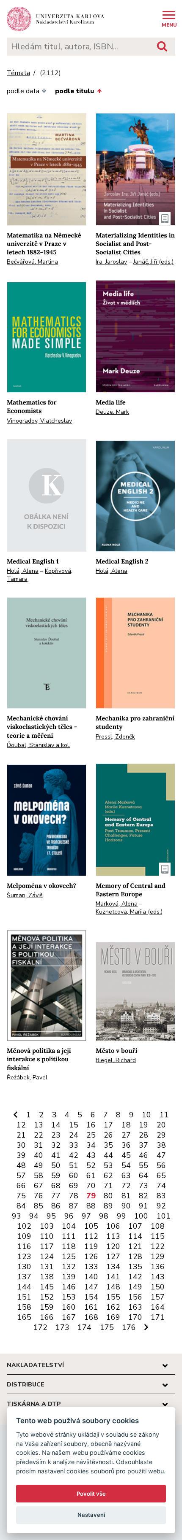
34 (91, 1145)
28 (143, 1135)
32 (56, 1145)
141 (113, 1277)
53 (108, 1165)
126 (91, 1256)
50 (56, 1165)
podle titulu (74, 91)
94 (34, 1216)
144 (24, 1287)
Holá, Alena (23, 571)
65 (161, 1176)
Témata (18, 73)
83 (161, 1196)
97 (86, 1216)
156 (135, 1297)
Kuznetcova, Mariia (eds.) (129, 912)
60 (73, 1176)
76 (38, 1196)
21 (21, 1135)
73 (143, 1186)
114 (135, 1236)
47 (161, 1155)
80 (108, 1196)
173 (62, 1327)
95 (51, 1216)
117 (47, 1246)
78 (73, 1196)
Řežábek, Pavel (27, 1077)
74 (161, 1186)
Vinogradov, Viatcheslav (39, 421)
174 (84, 1327)
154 (91, 1297)
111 (69, 1236)
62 (108, 1176)
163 (135, 1307)
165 (24, 1317)
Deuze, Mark (112, 412)
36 (126, 1145)
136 (158, 1267)
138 (47, 1277)
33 (73, 1145)
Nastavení (91, 1514)
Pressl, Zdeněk (115, 737)
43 (91, 1155)
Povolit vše (91, 1493)
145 (47, 1287)
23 (56, 1135)
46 (143, 1155)
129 (158, 1256)
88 (91, 1206)
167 (69, 1317)
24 (73, 1135)
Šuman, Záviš (25, 895)
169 (113, 1317)
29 (161, 1135)
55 (143, 1165)
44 (108, 1155)
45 (126, 1155)
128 (135, 1256)
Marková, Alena (117, 904)
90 (126, 1206)
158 (24, 1307)
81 (126, 1196)
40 (38, 1155)
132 (69, 1267)
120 (113, 1246)
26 (108, 1135)
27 (126, 1135)
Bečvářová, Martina (32, 262)
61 (91, 1176)
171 (158, 1317)
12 (21, 1125)
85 (38, 1206)
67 (38, 1186)
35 (108, 1145)
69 (73, 1186)
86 (56, 1206)
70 (91, 1186)
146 (69, 1287)
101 (164, 1216)
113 (113, 1236)
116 (24, 1246)
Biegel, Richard (116, 1060)
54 (126, 1165)
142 (135, 1277)
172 (40, 1327)
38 (161, 1145)
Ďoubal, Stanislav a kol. (38, 745)
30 (21, 1145)
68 (56, 1186)
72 (126, 1186)
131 (47, 1267)
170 (135, 1317)
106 (113, 1226)
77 (56, 1196)
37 (143, 1145)
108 (158, 1226)
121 (135, 1246)
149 (135, 1287)
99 (121, 1216)
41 (56, 1155)
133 (91, 1267)
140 (91, 1277)
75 (21, 1196)
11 (164, 1115)
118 (69, 1246)
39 (21, 1155)
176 (129, 1327)
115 (158, 1236)
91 (143, 1206)
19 (143, 1125)
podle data (23, 91)
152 (47, 1297)
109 (24, 1236)
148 (113, 1287)
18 (126, 1125)
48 (21, 1165)
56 (161, 1165)
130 (24, 1267)
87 (73, 1206)
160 (69, 1307)
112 (91, 1236)
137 (24, 1277)
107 (135, 1226)
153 (69, 1297)
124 (47, 1256)
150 (158, 1287)
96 (69, 1216)
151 (24, 1297)
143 (158, 1277)
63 (126, 1176)
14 (56, 1125)
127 (113, 1256)
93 (16, 1216)
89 (108, 1206)
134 (113, 1267)
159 (47, 1307)
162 (113, 1307)
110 (47, 1236)
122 (158, 1246)
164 (158, 1307)
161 (91, 1307)
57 (21, 1176)
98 (103, 1216)
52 (91, 1165)
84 (21, 1206)
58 (38, 1176)
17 (108, 1125)
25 (91, 1135)
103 (47, 1226)
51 (73, 1165)
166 (47, 1317)
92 (161, 1206)
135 (135, 1267)
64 (143, 1176)
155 (113, 1297)
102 (24, 1226)
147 (91, 1287)
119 (91, 1246)
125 (69, 1256)
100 (141, 1216)
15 (73, 1125)
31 (38, 1145)
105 (91, 1226)
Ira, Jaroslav (111, 262)
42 (73, 1155)
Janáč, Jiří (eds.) (153, 262)
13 (38, 1125)
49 (38, 1165)
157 (158, 1297)
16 (91, 1125)
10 (146, 1115)
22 (38, 1135)
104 (69, 1226)
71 (108, 1186)
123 (24, 1256)
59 (56, 1176)
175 (107, 1327)
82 (143, 1196)
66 (21, 1186)
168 (91, 1317)
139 (69, 1277)
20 (161, 1125)
